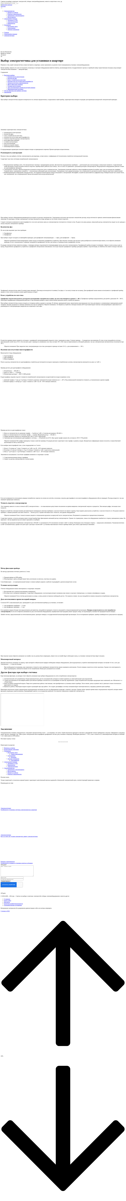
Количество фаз (12, 78)
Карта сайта (7, 900)
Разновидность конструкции (16, 76)
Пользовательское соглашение (13, 905)
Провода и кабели (13, 12)
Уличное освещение (13, 29)
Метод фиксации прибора (15, 84)
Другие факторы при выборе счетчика (15, 90)
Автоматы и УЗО (13, 20)
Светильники (11, 28)
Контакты (7, 902)
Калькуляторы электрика (11, 749)
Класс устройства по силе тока (17, 80)
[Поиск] (17, 3)
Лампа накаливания (17, 754)
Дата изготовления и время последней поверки (21, 87)
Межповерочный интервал (15, 89)
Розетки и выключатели (15, 14)
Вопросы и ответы (9, 748)
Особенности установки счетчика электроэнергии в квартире (19, 809)
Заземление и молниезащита (16, 15)
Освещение (7, 25)
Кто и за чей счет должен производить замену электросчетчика (19, 836)
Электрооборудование (10, 18)
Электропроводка (9, 11)
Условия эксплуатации (14, 86)
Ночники (13, 757)
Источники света (13, 26)
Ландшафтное (15, 760)
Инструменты (12, 17)
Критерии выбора (9, 75)
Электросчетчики (13, 22)
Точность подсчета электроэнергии (18, 83)
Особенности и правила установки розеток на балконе (17, 863)
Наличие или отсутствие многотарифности (20, 81)
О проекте (7, 899)
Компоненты (11, 23)
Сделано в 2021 (5, 911)
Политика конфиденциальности (13, 903)
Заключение (7, 92)
